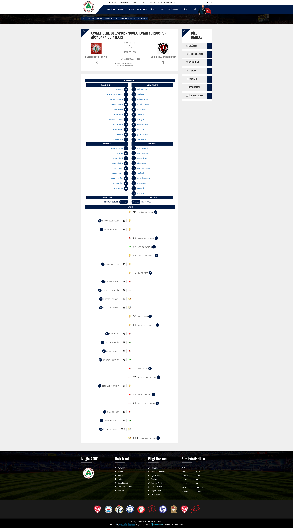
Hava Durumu (157, 487)
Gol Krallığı (155, 494)
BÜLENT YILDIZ (141, 163)
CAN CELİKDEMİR (118, 188)
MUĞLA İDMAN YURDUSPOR (163, 57)
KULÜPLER (192, 45)
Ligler (120, 479)
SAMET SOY (119, 134)
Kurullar (121, 468)
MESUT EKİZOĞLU (117, 163)
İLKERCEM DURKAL (117, 129)
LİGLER (162, 9)
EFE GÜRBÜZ (141, 173)
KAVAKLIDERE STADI (130, 52)
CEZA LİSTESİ (194, 87)
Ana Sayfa (86, 18)
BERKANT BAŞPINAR (117, 104)
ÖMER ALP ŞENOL (117, 173)
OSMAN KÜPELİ (118, 114)
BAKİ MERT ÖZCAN (142, 99)
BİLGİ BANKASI (173, 9)
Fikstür (121, 475)
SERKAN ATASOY (118, 139)
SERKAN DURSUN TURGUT (115, 94)
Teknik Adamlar (158, 472)
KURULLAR (122, 9)
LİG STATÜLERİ (142, 9)
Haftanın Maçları (125, 487)
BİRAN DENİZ (140, 188)
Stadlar (154, 479)
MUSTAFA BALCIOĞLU (116, 99)
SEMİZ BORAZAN (142, 89)
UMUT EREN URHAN (142, 153)
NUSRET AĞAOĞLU (142, 124)
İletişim (121, 490)
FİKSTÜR (154, 9)
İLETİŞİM (184, 9)
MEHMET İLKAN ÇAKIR (143, 178)
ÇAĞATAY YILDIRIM (142, 134)
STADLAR (192, 70)
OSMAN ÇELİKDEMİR (117, 148)
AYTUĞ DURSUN (141, 183)
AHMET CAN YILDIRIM (143, 168)
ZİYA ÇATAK (119, 153)
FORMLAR (192, 79)
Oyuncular (155, 475)
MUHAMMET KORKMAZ (116, 119)
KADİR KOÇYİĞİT (118, 183)
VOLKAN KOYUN (118, 124)
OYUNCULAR (193, 62)
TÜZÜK (131, 9)
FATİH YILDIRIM (141, 139)
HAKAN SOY (119, 89)
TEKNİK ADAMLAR (195, 54)
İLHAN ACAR (140, 129)
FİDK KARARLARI (195, 95)
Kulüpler (154, 468)
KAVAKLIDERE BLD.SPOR (96, 57)
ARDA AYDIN (140, 193)
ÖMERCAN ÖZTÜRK (117, 178)
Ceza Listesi (123, 483)
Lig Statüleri (156, 490)
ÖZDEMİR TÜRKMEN (143, 104)
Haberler (121, 472)
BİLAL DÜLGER (118, 109)
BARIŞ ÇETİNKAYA (142, 158)
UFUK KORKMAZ (118, 168)
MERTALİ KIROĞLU (142, 109)
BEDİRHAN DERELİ (142, 148)
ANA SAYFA (111, 9)
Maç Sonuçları (97, 18)
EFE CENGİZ (140, 114)
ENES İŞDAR (140, 94)
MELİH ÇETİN (140, 119)
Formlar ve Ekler (158, 483)
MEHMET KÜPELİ (118, 158)
